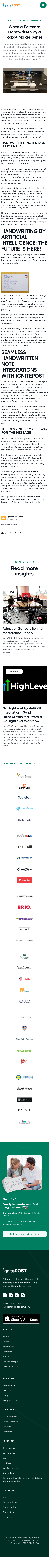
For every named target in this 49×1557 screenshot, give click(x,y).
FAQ (5, 1458)
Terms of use (9, 1512)
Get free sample (10, 1362)
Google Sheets (28, 398)
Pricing (6, 1357)
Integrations (8, 1346)
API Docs (7, 1463)
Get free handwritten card (24, 1234)
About (6, 1497)
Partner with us (10, 1502)
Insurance (7, 1390)
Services (7, 1341)
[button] (43, 5)
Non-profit (7, 1395)
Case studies (9, 1453)
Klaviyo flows (9, 1473)
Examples (7, 1352)
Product (6, 1336)
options (29, 342)
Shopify (4, 395)
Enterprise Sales (10, 1400)
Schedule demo (10, 1367)
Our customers (10, 1416)
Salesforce (6, 401)
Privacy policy (9, 1507)
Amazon (39, 393)
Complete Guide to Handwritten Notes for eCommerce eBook (23, 1479)
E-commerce (9, 1385)
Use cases (8, 1426)
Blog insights (9, 1448)
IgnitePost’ (11, 496)
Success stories (10, 1421)
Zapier (17, 398)
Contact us (8, 1517)
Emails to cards (10, 1468)
